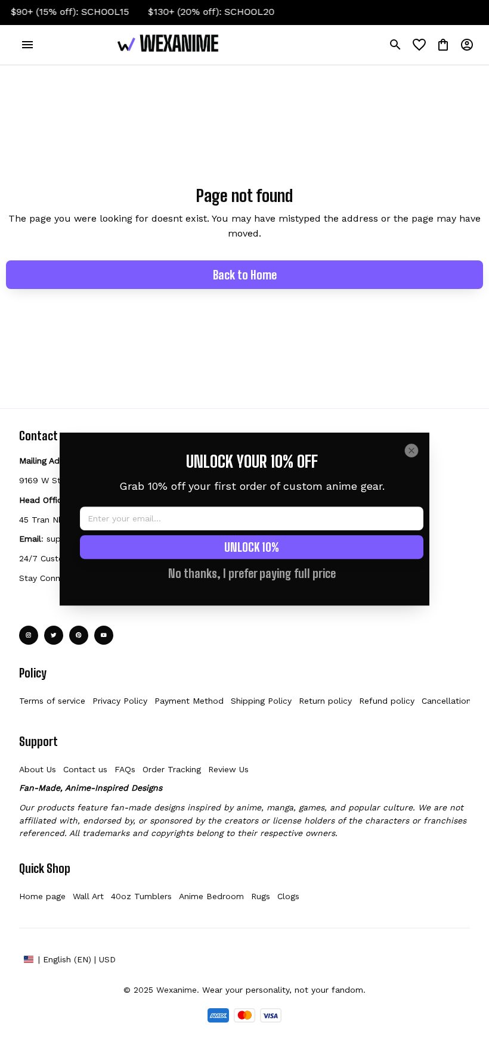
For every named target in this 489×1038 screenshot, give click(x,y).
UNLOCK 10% (251, 547)
